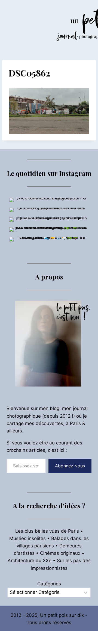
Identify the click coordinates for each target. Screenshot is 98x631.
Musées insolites (27, 538)
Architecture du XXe (29, 560)
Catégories (49, 583)
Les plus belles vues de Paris (47, 531)
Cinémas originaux (60, 553)
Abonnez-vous (70, 465)
